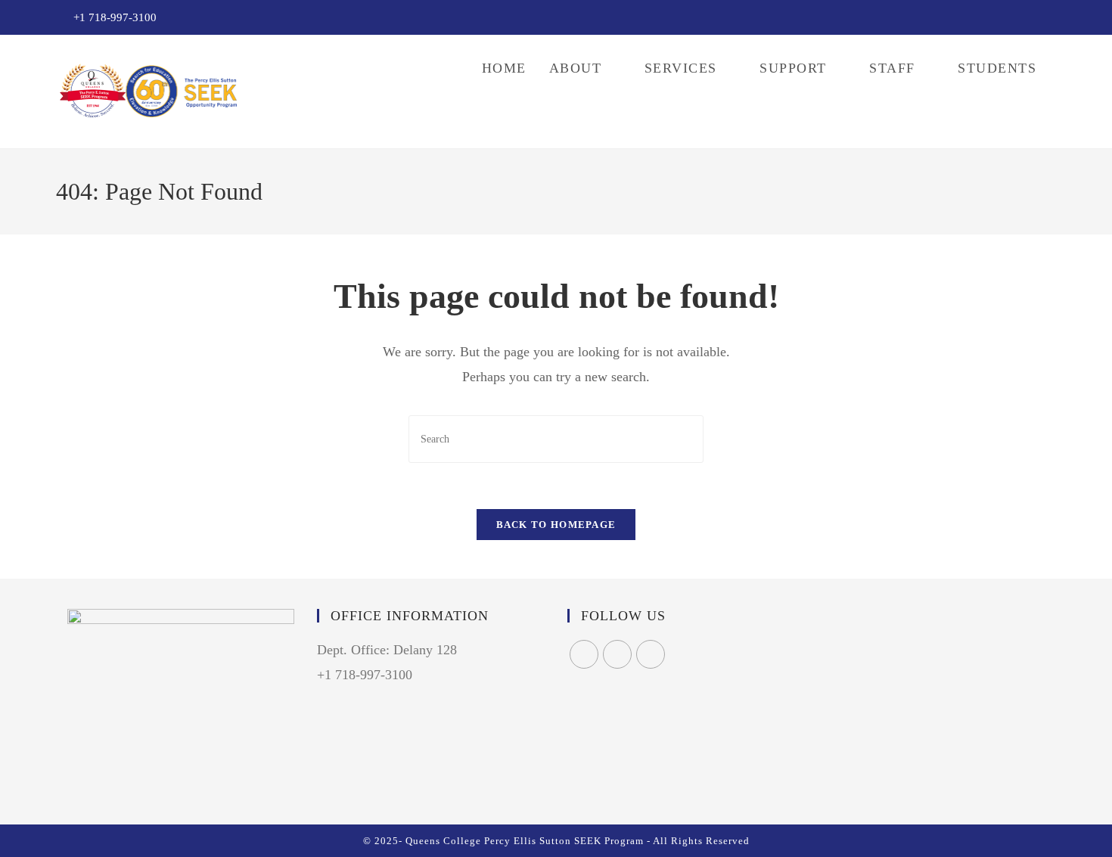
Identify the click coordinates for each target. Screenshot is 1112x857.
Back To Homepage (556, 524)
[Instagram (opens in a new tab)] (1035, 18)
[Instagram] (617, 654)
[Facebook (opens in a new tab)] (1018, 18)
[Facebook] (584, 654)
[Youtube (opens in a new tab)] (1050, 18)
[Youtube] (650, 654)
